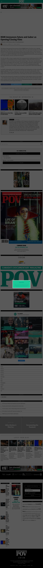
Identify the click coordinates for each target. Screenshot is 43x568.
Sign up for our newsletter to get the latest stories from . (21, 285)
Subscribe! (21, 282)
